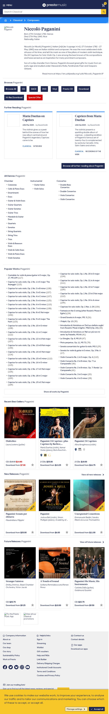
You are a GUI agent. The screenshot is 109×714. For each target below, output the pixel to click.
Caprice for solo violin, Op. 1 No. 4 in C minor (30, 296)
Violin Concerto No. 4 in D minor (76, 378)
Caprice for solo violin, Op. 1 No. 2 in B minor (29, 288)
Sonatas (11, 227)
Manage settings (74, 709)
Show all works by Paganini (56, 391)
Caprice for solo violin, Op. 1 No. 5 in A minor (30, 300)
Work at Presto (9, 659)
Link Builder (42, 659)
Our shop (7, 647)
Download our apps (79, 649)
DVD (44, 89)
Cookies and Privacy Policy (48, 675)
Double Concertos (68, 191)
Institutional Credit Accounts (49, 667)
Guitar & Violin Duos (16, 201)
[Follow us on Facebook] (6, 667)
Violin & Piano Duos (16, 254)
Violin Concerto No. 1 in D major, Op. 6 (79, 357)
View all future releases (90, 542)
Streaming (41, 643)
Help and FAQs (43, 655)
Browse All (11, 89)
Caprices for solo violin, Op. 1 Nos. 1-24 (80, 307)
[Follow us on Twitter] (11, 667)
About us (6, 639)
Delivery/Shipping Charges (48, 663)
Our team (7, 643)
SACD (33, 89)
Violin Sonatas (14, 258)
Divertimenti (13, 193)
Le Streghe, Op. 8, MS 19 (73, 338)
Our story (7, 651)
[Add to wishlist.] (32, 465)
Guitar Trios (13, 213)
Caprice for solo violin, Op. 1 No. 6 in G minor (30, 304)
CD (23, 89)
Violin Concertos (67, 199)
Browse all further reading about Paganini (83, 165)
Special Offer (34, 97)
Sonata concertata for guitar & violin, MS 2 (80, 346)
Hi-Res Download (14, 97)
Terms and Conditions (46, 671)
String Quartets (14, 231)
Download (84, 89)
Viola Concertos (67, 195)
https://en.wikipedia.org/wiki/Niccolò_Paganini (78, 73)
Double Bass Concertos (65, 186)
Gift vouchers (43, 651)
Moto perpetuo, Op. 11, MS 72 (75, 342)
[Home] (6, 20)
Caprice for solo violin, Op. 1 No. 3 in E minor (29, 292)
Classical (17, 20)
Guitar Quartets (15, 205)
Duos (10, 197)
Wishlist (40, 647)
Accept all (98, 709)
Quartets (12, 223)
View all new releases (91, 474)
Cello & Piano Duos (16, 189)
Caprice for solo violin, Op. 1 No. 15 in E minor (30, 358)
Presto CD (68, 89)
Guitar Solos (39, 185)
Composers (33, 20)
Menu (9, 5)
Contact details (77, 639)
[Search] (103, 11)
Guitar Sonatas (14, 209)
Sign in (39, 639)
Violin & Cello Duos (16, 250)
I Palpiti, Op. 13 (69, 321)
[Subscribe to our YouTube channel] (28, 667)
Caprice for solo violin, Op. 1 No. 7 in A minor (30, 308)
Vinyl (54, 89)
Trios (10, 239)
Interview (37, 145)
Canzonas (12, 185)
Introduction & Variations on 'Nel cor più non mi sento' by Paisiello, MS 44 (80, 333)
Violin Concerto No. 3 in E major (76, 374)
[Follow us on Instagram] (23, 667)
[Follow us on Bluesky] (17, 667)
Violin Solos (39, 189)
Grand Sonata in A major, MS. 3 (75, 317)
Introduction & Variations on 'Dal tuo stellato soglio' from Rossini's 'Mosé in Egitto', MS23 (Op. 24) (82, 326)
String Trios (12, 235)
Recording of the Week (88, 153)
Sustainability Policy (11, 655)
